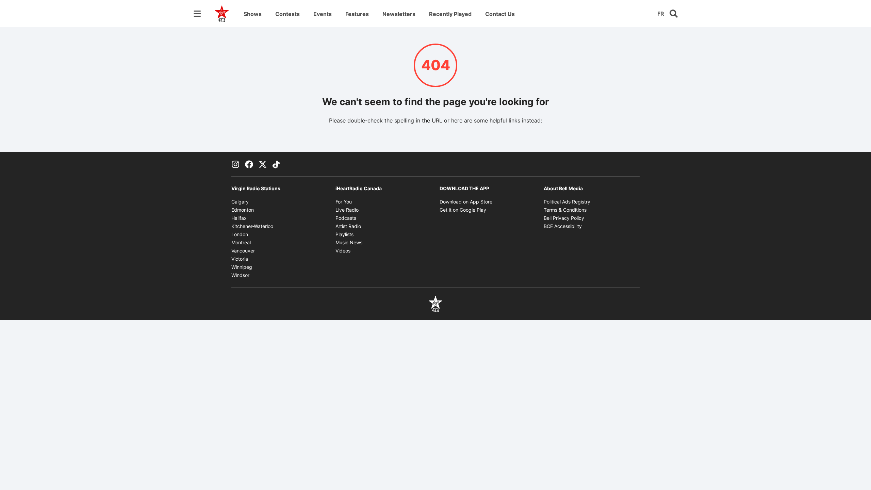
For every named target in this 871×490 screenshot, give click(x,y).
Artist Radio (348, 226)
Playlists (344, 234)
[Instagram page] (235, 164)
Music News (348, 242)
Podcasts (345, 218)
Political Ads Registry (567, 202)
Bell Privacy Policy (564, 218)
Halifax (239, 218)
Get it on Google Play (463, 210)
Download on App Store (466, 202)
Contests (287, 14)
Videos (342, 251)
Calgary (240, 202)
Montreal (241, 242)
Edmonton (242, 210)
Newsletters (398, 14)
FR (660, 13)
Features (357, 14)
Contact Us (500, 14)
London (239, 234)
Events (322, 14)
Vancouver (243, 251)
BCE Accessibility (563, 226)
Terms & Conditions (565, 210)
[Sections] (197, 13)
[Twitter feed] (263, 164)
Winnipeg (241, 267)
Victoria (239, 259)
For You (343, 202)
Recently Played (450, 14)
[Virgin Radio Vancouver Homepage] (222, 13)
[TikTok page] (276, 164)
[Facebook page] (249, 164)
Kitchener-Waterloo (252, 226)
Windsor (240, 275)
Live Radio (347, 210)
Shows (253, 14)
